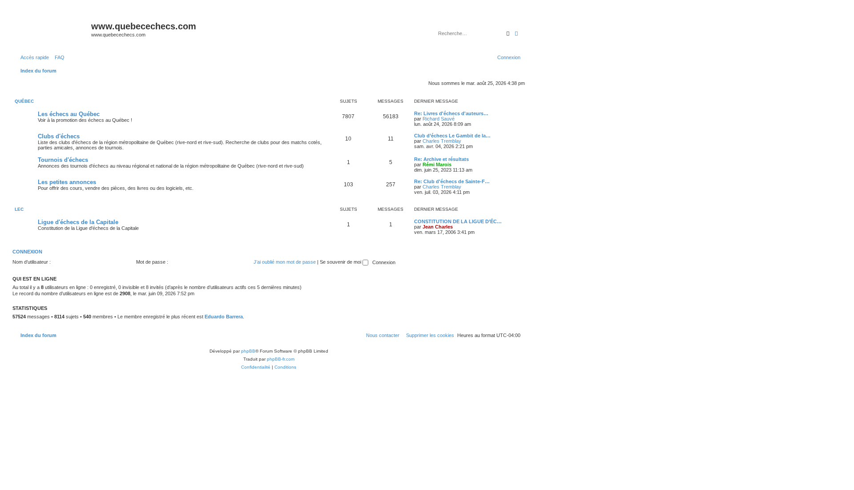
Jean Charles (438, 226)
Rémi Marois (437, 164)
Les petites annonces (67, 182)
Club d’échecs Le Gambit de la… (452, 135)
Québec (24, 101)
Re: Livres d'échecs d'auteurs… (451, 113)
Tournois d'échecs (63, 160)
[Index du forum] (53, 29)
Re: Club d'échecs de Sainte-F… (452, 181)
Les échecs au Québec (69, 114)
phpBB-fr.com (280, 359)
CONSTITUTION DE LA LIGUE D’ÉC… (458, 221)
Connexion (27, 251)
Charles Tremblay (442, 141)
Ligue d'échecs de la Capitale (78, 222)
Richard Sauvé (439, 118)
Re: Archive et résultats (441, 159)
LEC (19, 209)
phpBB (248, 351)
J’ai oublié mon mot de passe (285, 262)
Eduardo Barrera (224, 316)
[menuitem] (57, 57)
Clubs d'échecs (59, 136)
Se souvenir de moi (341, 262)
